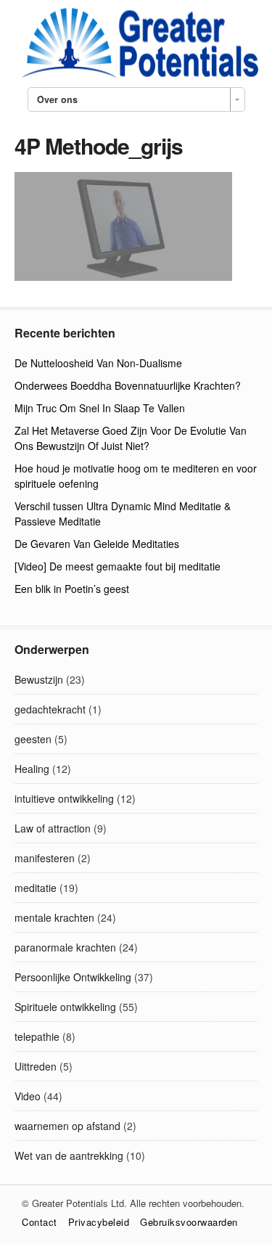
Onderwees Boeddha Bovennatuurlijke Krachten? (128, 385)
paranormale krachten (65, 947)
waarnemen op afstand (67, 1125)
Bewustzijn (39, 679)
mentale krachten (54, 917)
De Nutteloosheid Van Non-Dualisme (98, 363)
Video (28, 1096)
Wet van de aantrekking (69, 1155)
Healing (32, 768)
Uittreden (36, 1066)
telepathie (37, 1036)
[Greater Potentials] (136, 75)
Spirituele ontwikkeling (65, 1006)
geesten (33, 739)
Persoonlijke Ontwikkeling (73, 977)
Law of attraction (53, 828)
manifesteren (45, 858)
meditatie (36, 887)
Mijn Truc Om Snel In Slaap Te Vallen (100, 408)
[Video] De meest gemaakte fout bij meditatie (118, 566)
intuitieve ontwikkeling (64, 798)
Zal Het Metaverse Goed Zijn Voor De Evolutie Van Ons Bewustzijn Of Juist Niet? (131, 438)
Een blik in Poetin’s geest (72, 588)
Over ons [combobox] (57, 99)
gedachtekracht (50, 709)
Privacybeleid (99, 1222)
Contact (39, 1222)
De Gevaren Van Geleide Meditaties (97, 543)
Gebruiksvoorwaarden (189, 1222)
